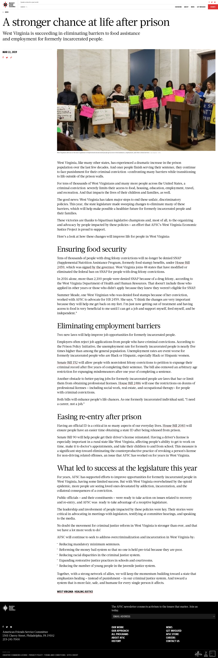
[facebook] (209, 2)
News (169, 627)
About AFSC (118, 638)
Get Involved (173, 631)
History (116, 641)
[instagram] (215, 2)
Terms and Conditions (54, 655)
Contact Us (172, 641)
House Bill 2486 (129, 383)
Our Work (118, 627)
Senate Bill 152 (67, 362)
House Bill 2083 (174, 425)
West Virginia (65, 591)
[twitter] (212, 2)
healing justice (84, 591)
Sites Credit (72, 655)
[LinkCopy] (11, 57)
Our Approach (120, 631)
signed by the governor (98, 267)
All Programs (120, 634)
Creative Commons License (15, 655)
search (26, 7)
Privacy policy (36, 655)
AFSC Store (172, 634)
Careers (170, 638)
